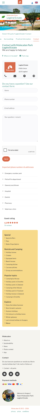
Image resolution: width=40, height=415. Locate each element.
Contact (36, 39)
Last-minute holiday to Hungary (17, 320)
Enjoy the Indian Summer (14, 305)
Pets (7, 241)
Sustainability (8, 343)
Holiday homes (11, 252)
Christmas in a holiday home (15, 314)
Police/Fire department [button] (13, 179)
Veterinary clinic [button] (10, 209)
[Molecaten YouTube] (17, 374)
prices (19, 411)
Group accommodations (14, 270)
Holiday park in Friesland (14, 291)
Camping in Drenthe (13, 297)
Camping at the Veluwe (14, 288)
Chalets (8, 255)
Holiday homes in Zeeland (15, 294)
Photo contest (8, 349)
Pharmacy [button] (8, 203)
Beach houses (10, 261)
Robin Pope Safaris (12, 244)
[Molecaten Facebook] (24, 76)
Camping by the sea (12, 279)
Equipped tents (11, 258)
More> (8, 323)
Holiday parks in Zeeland (14, 285)
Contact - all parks (10, 368)
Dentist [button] (7, 197)
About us (7, 340)
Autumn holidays (12, 311)
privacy (13, 411)
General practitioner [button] (12, 185)
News (6, 346)
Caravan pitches (11, 267)
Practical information (23, 39)
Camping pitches (11, 264)
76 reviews (8, 225)
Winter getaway (11, 317)
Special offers (10, 238)
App (5, 352)
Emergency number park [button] (13, 173)
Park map (25, 56)
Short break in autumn (13, 308)
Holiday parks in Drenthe (14, 282)
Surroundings (8, 39)
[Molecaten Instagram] (34, 76)
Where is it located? (11, 56)
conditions (25, 411)
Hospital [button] (8, 191)
